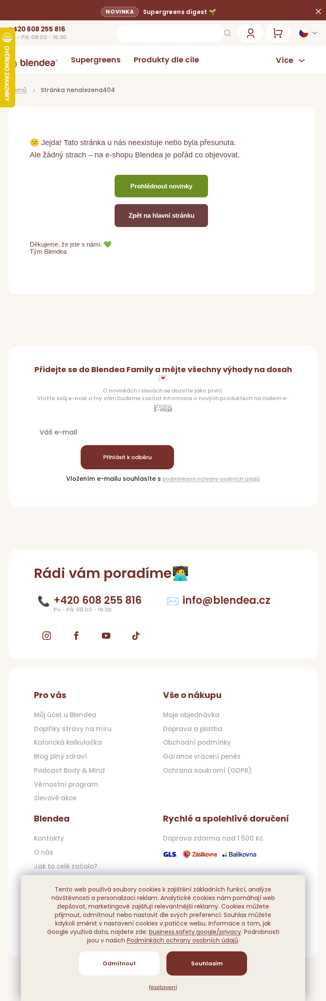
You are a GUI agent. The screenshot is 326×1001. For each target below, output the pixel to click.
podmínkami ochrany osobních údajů (211, 478)
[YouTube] (106, 635)
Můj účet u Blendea (65, 715)
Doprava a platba (192, 729)
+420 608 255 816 (36, 29)
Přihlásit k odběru (127, 457)
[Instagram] (46, 635)
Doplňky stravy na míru (73, 729)
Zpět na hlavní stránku (161, 215)
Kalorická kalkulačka (68, 742)
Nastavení (163, 987)
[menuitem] (96, 59)
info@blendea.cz (226, 600)
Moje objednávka (191, 715)
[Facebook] (76, 635)
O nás (43, 852)
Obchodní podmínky (197, 742)
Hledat (227, 33)
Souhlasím (207, 963)
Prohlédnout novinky (161, 186)
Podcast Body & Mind (69, 770)
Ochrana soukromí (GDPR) (207, 770)
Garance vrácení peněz (202, 756)
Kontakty (49, 838)
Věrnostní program (66, 784)
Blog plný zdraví (60, 756)
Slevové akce (55, 798)
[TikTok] (136, 635)
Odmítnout (119, 963)
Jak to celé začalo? (65, 866)
